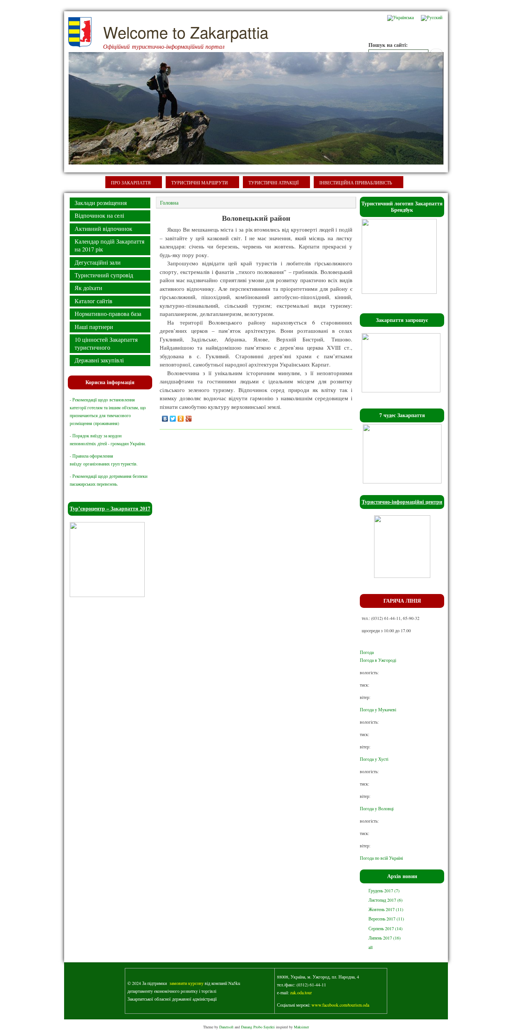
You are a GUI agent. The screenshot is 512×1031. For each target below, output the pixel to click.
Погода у (378, 709)
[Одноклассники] (181, 418)
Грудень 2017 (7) (384, 890)
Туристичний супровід (104, 275)
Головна (169, 202)
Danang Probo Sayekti (258, 1027)
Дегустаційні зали (98, 262)
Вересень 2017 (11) (386, 919)
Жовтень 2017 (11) (385, 909)
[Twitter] (173, 418)
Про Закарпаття (131, 183)
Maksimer (301, 1027)
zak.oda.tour (301, 992)
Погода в (378, 660)
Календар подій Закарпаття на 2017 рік (109, 245)
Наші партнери (94, 327)
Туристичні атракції (274, 183)
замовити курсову (186, 983)
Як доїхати (88, 288)
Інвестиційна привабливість (355, 183)
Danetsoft (226, 1027)
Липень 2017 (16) (384, 938)
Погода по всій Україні (381, 858)
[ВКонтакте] (165, 418)
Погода (367, 652)
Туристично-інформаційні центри (402, 502)
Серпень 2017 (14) (385, 928)
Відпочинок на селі (99, 215)
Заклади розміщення (101, 202)
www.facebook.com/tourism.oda (340, 1005)
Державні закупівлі (99, 360)
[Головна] (80, 45)
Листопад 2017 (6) (385, 900)
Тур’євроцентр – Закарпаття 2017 (110, 508)
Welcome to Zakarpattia (185, 32)
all (370, 947)
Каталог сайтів (93, 301)
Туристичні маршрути (199, 183)
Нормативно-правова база (108, 313)
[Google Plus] (189, 418)
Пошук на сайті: (388, 45)
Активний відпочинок (103, 228)
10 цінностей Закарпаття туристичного (106, 343)
